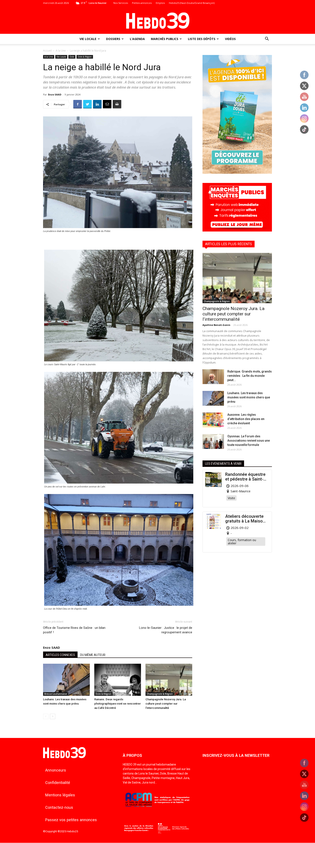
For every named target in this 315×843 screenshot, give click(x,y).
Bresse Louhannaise (55, 693)
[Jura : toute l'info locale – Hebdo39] (157, 20)
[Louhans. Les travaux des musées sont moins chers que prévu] (66, 680)
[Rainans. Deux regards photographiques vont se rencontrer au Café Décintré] (117, 680)
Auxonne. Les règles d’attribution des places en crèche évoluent (245, 419)
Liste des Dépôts (201, 39)
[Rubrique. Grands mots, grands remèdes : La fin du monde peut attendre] (213, 376)
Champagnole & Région (160, 693)
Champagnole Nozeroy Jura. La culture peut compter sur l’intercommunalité (166, 703)
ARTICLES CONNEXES (60, 655)
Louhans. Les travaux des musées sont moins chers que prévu (248, 397)
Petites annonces (142, 2)
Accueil (47, 50)
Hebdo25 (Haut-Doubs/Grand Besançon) (191, 2)
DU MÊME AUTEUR (92, 655)
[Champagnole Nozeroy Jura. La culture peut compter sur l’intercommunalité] (169, 680)
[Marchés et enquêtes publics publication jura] (237, 230)
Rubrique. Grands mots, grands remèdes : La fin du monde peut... (249, 376)
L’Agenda (137, 39)
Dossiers (113, 39)
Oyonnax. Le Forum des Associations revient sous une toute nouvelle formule (248, 441)
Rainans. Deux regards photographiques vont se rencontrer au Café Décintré (117, 703)
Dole (72, 56)
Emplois (160, 2)
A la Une (61, 50)
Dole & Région (85, 56)
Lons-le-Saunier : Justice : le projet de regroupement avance (165, 630)
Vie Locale (88, 39)
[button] (267, 39)
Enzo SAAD (54, 94)
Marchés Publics (164, 39)
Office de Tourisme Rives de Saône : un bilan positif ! (74, 630)
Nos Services (120, 2)
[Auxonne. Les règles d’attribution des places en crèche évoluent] (213, 420)
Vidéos (230, 39)
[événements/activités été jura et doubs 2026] (237, 173)
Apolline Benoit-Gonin (216, 325)
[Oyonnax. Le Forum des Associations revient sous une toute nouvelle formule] (213, 441)
